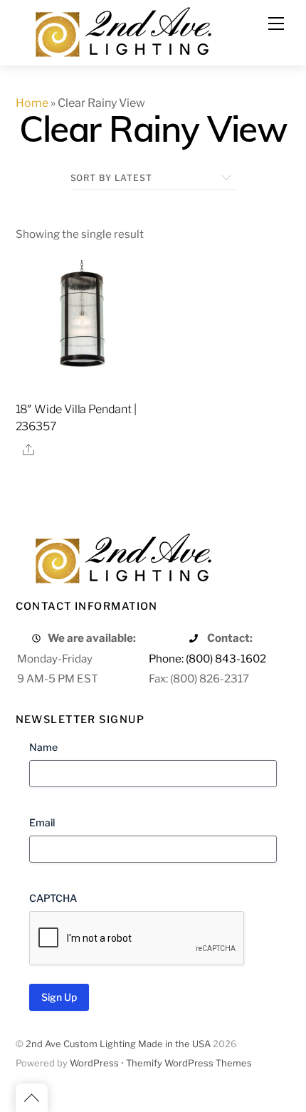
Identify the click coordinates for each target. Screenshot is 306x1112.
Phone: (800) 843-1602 (207, 658)
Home (32, 103)
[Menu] (276, 23)
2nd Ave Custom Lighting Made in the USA (118, 1044)
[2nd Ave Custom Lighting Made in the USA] (122, 30)
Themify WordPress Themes (189, 1063)
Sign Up (59, 997)
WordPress (94, 1063)
